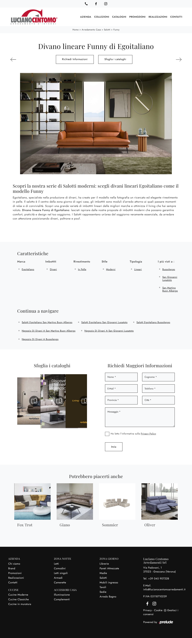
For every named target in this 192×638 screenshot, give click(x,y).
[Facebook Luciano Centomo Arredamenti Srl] (96, 4)
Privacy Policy (148, 433)
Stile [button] (104, 261)
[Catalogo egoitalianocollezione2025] (49, 401)
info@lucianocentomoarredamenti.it (164, 589)
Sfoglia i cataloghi (115, 59)
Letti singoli (61, 573)
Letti (56, 564)
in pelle (82, 269)
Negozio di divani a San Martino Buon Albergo (48, 331)
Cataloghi (119, 17)
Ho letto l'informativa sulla (133, 433)
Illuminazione (62, 595)
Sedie (103, 592)
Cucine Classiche (18, 599)
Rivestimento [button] (82, 261)
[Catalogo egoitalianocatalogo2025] (24, 401)
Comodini (60, 568)
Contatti (176, 17)
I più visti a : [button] (166, 261)
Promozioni (137, 17)
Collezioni (101, 17)
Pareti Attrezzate (109, 568)
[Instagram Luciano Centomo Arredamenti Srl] (105, 4)
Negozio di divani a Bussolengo (40, 339)
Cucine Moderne (18, 595)
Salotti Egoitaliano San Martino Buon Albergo (47, 322)
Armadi (58, 578)
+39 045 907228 (158, 579)
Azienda (85, 17)
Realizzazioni (157, 17)
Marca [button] (21, 261)
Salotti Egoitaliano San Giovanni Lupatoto (104, 322)
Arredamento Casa (91, 29)
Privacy (147, 610)
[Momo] (22, 59)
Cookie (158, 610)
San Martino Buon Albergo (170, 289)
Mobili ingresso (109, 582)
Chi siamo (14, 564)
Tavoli (103, 587)
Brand (11, 568)
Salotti (107, 29)
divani (53, 269)
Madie (103, 573)
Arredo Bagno (108, 597)
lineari (138, 269)
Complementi (62, 599)
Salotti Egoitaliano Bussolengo (153, 322)
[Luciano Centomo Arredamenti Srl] (33, 17)
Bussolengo (168, 269)
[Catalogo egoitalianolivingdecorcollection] (74, 401)
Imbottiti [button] (50, 261)
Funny (116, 29)
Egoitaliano (28, 269)
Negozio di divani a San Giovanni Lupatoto (109, 331)
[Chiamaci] (86, 4)
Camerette (60, 582)
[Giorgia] (169, 59)
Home (76, 29)
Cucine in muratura (19, 604)
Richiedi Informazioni (75, 59)
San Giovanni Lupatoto (169, 278)
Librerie (104, 564)
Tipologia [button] (136, 261)
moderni (111, 269)
